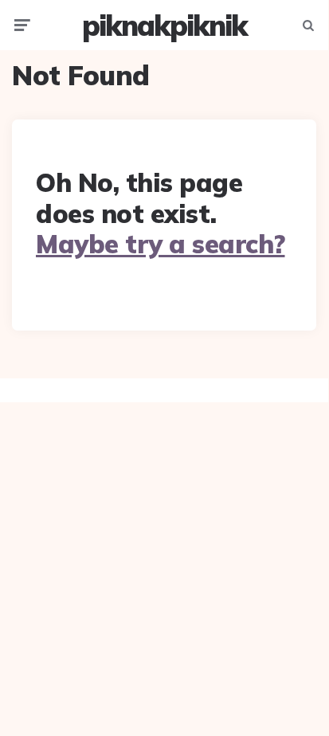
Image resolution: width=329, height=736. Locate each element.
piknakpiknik (164, 25)
